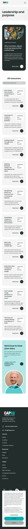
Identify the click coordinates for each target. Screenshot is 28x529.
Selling (4, 437)
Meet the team (6, 470)
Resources (5, 458)
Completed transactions (9, 473)
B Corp (4, 476)
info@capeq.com (10, 430)
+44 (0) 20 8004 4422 (11, 426)
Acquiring (4, 440)
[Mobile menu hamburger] (25, 3)
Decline (14, 523)
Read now (15, 66)
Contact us (5, 478)
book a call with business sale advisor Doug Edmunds (10, 364)
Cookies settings (14, 515)
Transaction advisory (8, 445)
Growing (4, 442)
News (3, 455)
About (4, 465)
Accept (14, 518)
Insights (4, 452)
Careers (4, 467)
